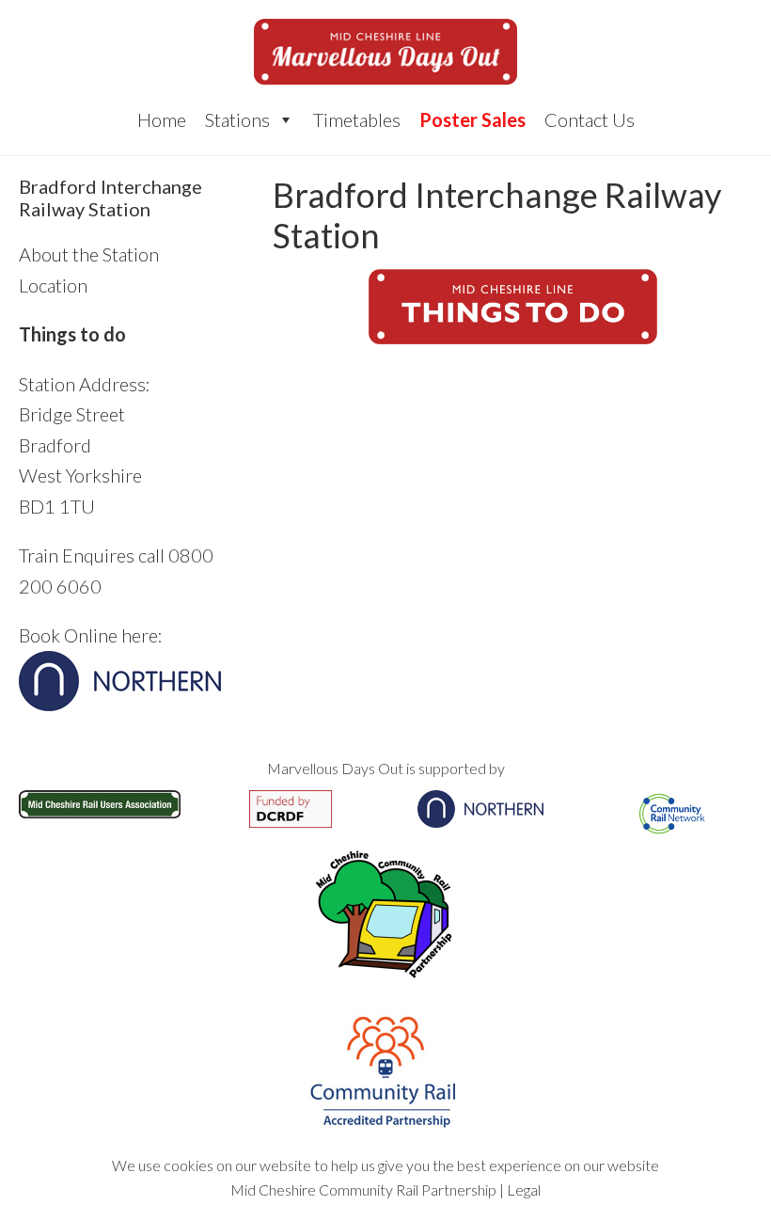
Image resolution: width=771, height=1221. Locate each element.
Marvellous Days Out (385, 52)
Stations (237, 119)
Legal (524, 1189)
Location (53, 285)
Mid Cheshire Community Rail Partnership (363, 1189)
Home (161, 119)
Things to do (72, 334)
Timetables (357, 119)
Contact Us (589, 119)
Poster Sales (472, 119)
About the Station (89, 254)
